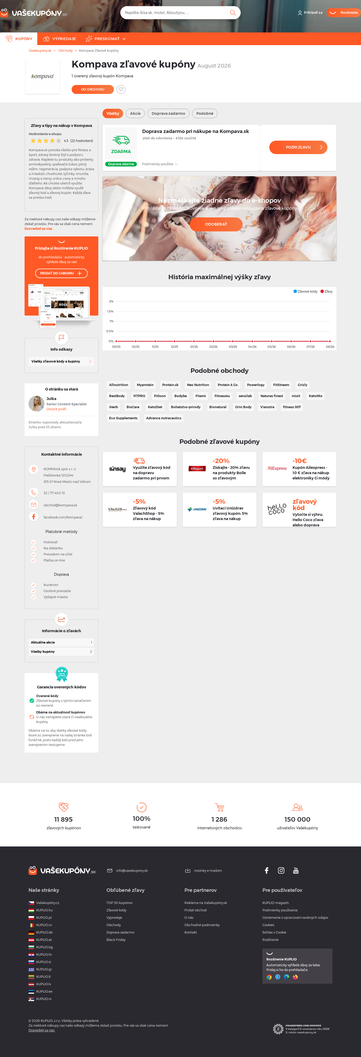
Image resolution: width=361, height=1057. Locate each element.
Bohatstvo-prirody (186, 407)
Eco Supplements (123, 418)
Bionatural (217, 407)
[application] (219, 318)
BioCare (133, 407)
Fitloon (160, 396)
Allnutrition (118, 385)
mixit (296, 396)
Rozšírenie (270, 940)
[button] (305, 291)
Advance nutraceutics (163, 418)
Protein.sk (170, 385)
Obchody (65, 51)
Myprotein (145, 385)
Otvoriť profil (56, 409)
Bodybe (180, 396)
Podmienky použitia (158, 164)
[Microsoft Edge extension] (287, 977)
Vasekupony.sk (40, 51)
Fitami (201, 396)
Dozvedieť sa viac (39, 229)
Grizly (302, 385)
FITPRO (139, 396)
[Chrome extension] (269, 977)
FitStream (281, 385)
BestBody (117, 396)
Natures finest (272, 396)
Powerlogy (256, 385)
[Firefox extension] (296, 977)
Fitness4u (222, 396)
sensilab (245, 396)
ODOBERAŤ (216, 224)
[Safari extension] (278, 977)
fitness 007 (292, 407)
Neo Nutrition (198, 385)
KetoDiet (155, 407)
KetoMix (315, 396)
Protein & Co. (228, 385)
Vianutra (267, 407)
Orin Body (243, 407)
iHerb (113, 407)
